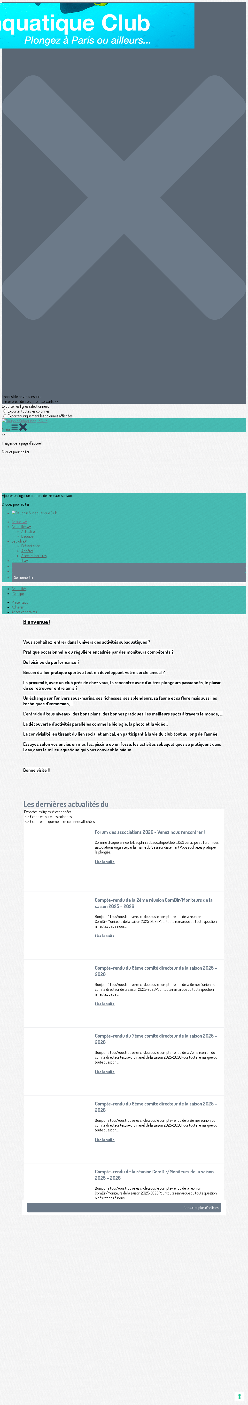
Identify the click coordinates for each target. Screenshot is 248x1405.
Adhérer (27, 550)
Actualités (28, 531)
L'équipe (27, 536)
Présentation (30, 546)
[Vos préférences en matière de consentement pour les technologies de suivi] (239, 1396)
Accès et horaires (33, 555)
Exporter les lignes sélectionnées (25, 406)
